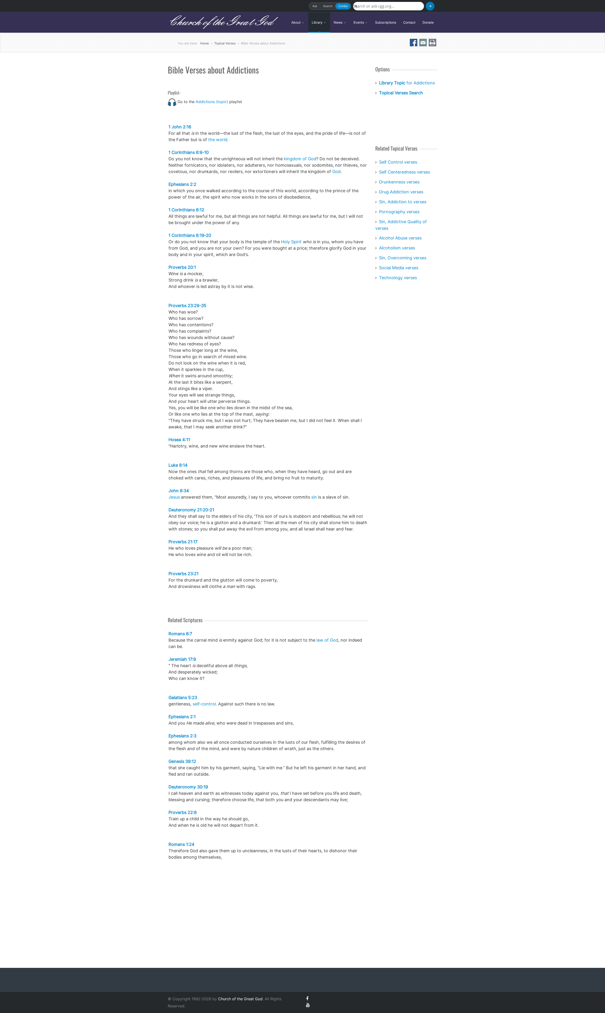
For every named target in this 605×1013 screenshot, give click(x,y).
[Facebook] (307, 998)
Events (359, 22)
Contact (409, 22)
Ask (314, 6)
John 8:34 (179, 490)
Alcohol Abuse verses (400, 237)
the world (217, 139)
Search (328, 6)
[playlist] (172, 101)
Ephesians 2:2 (182, 184)
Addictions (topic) (212, 101)
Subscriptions (385, 22)
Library (318, 22)
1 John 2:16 (180, 126)
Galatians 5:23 (183, 697)
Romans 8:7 (180, 633)
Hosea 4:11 (179, 439)
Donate (428, 22)
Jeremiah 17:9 (182, 659)
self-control (204, 703)
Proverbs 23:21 (184, 573)
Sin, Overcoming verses (402, 257)
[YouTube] (308, 1004)
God (336, 171)
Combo (343, 6)
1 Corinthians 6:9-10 (189, 152)
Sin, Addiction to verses (402, 201)
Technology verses (398, 277)
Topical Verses (225, 43)
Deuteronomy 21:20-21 (191, 509)
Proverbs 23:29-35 (187, 305)
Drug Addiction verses (401, 191)
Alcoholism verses (397, 247)
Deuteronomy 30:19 (188, 786)
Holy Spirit (291, 241)
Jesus (174, 497)
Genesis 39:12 (182, 761)
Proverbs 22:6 (183, 812)
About (296, 22)
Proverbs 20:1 (182, 267)
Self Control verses (398, 162)
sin (314, 497)
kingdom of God (300, 158)
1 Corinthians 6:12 (186, 209)
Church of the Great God (220, 22)
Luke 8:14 (178, 465)
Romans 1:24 (181, 844)
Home (204, 43)
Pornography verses (399, 211)
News (338, 22)
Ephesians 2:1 (182, 716)
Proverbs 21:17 (183, 541)
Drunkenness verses (399, 181)
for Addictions (407, 82)
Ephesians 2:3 (182, 735)
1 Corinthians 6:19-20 (190, 235)
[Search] (430, 6)
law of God (327, 640)
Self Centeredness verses (404, 172)
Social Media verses (398, 267)
